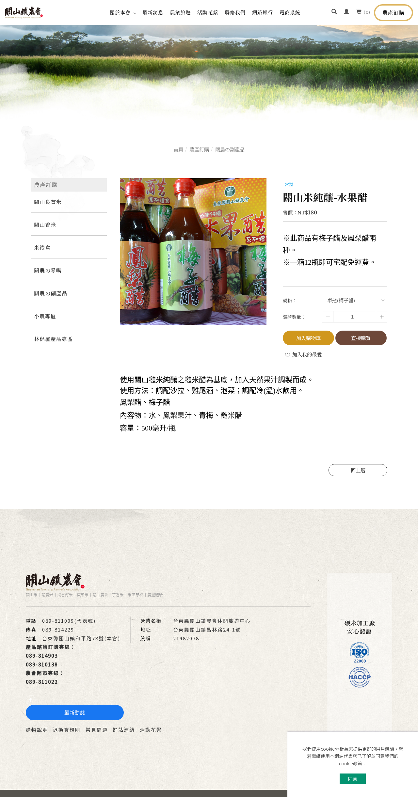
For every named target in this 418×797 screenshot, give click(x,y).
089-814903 (42, 655)
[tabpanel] (209, 72)
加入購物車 (308, 337)
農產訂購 (393, 12)
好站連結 (124, 729)
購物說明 (37, 729)
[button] (334, 12)
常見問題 (97, 729)
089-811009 (58, 620)
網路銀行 (262, 12)
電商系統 (290, 12)
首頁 (178, 149)
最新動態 (74, 713)
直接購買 (361, 337)
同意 (352, 778)
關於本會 (120, 12)
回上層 (358, 470)
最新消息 (152, 12)
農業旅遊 (180, 12)
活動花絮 (207, 12)
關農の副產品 (230, 149)
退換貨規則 (67, 729)
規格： (290, 300)
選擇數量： (294, 316)
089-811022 (44, 681)
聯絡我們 (235, 12)
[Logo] (24, 11)
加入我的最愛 (306, 354)
